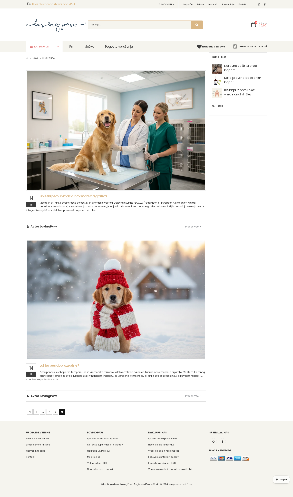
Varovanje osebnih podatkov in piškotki (170, 469)
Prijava (200, 4)
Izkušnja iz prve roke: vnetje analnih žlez (239, 92)
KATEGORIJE (41, 46)
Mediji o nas (93, 457)
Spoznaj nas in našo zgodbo (103, 438)
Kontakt (242, 4)
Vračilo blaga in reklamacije (163, 450)
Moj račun (188, 4)
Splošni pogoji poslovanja (162, 438)
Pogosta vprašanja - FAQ (162, 463)
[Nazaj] (30, 412)
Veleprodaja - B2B (97, 463)
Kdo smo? (213, 4)
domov (27, 58)
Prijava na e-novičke (37, 438)
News (35, 58)
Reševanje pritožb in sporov (163, 457)
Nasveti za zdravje (213, 46)
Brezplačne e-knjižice (38, 444)
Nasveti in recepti (35, 450)
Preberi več (192, 226)
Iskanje (197, 25)
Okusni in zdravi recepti (252, 46)
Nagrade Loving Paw (98, 450)
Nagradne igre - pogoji (100, 469)
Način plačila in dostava (161, 444)
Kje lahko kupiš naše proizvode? (105, 444)
